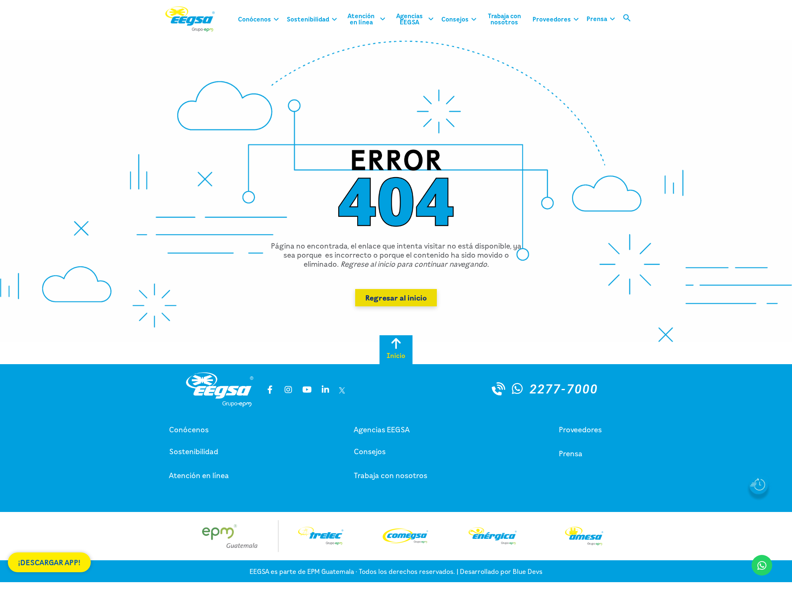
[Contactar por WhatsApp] (517, 388)
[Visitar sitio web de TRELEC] (321, 535)
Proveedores (580, 429)
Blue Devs (527, 571)
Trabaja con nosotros (390, 475)
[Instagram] (288, 389)
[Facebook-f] (270, 389)
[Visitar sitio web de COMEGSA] (405, 535)
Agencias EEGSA (382, 429)
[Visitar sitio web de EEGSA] (196, 19)
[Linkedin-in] (325, 389)
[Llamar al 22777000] (499, 388)
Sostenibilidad (193, 451)
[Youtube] (307, 389)
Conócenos (189, 429)
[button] (627, 19)
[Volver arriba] (396, 343)
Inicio (396, 355)
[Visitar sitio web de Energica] (492, 536)
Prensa (570, 453)
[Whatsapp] (762, 565)
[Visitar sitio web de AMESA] (584, 536)
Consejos (370, 451)
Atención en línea (199, 475)
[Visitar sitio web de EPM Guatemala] (229, 536)
